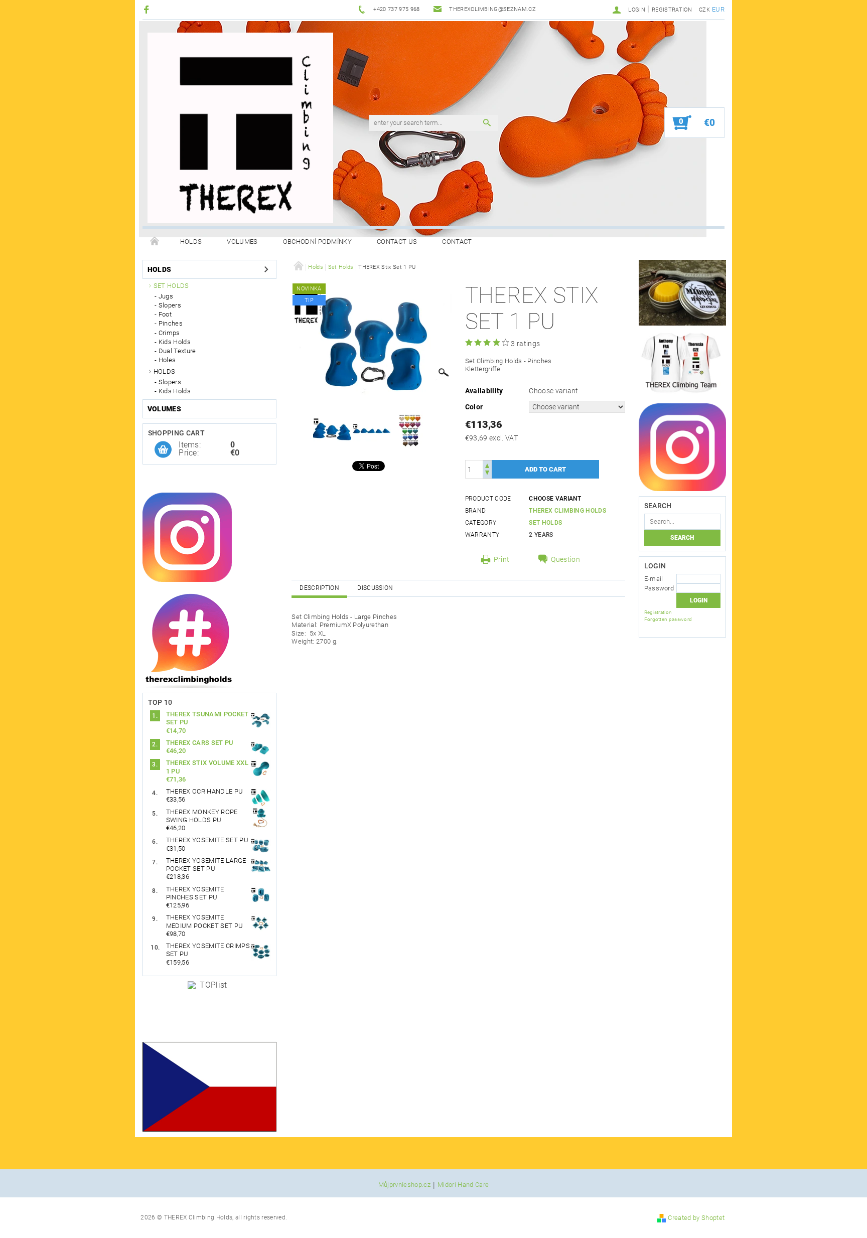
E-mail (653, 578)
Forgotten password (668, 619)
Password (659, 588)
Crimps (169, 333)
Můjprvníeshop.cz (404, 1184)
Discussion (375, 587)
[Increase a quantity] (487, 465)
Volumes (242, 241)
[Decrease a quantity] (487, 474)
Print (502, 559)
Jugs (166, 296)
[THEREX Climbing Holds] (240, 128)
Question (565, 559)
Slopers (170, 305)
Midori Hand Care (463, 1184)
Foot (165, 314)
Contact (457, 241)
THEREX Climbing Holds (567, 510)
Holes (167, 360)
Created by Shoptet (696, 1217)
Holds (191, 241)
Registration (672, 10)
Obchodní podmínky (317, 241)
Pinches (171, 323)
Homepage (155, 242)
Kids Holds (175, 342)
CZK (704, 10)
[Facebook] (147, 9)
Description (319, 587)
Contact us (397, 241)
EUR (718, 9)
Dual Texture (177, 351)
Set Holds (171, 285)
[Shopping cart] (163, 450)
